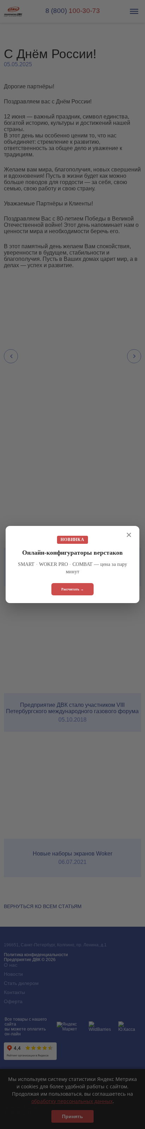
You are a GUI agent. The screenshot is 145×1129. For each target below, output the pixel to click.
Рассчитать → (72, 589)
